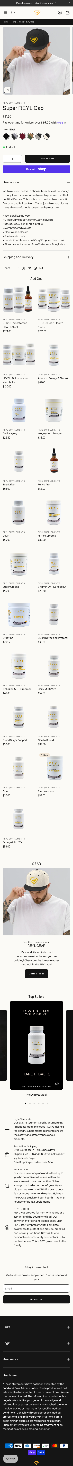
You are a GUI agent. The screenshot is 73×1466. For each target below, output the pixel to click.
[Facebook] (18, 268)
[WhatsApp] (35, 268)
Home (5, 22)
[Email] (41, 268)
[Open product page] (19, 300)
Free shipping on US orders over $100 (35, 3)
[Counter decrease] (6, 159)
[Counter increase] (19, 159)
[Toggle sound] (57, 1083)
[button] (5, 12)
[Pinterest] (29, 268)
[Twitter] (23, 268)
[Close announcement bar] (69, 2)
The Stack (36, 1094)
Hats (14, 22)
